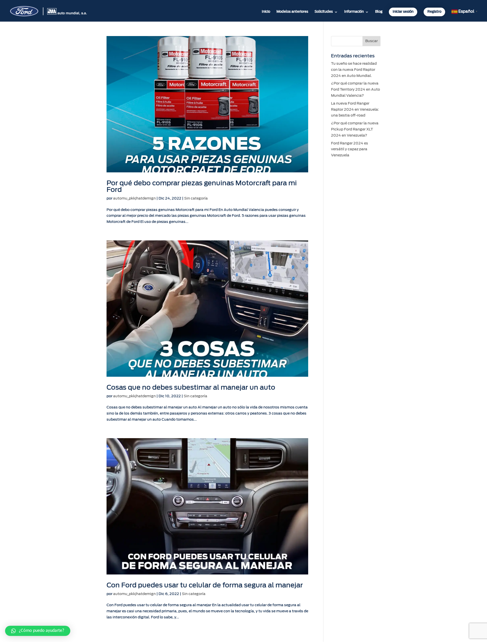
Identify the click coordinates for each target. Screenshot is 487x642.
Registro (434, 11)
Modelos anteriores (292, 11)
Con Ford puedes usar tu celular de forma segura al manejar (205, 585)
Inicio (266, 11)
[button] (37, 631)
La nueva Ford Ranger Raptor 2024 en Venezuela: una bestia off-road (355, 110)
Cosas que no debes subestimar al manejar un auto (191, 387)
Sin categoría (196, 198)
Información (354, 11)
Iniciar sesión (403, 11)
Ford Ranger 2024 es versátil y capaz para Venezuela (349, 149)
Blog (378, 11)
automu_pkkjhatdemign (134, 198)
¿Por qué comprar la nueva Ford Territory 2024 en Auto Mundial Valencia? (355, 89)
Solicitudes (324, 11)
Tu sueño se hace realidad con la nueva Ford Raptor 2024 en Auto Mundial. (354, 70)
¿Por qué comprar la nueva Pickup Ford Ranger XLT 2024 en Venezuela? (354, 129)
